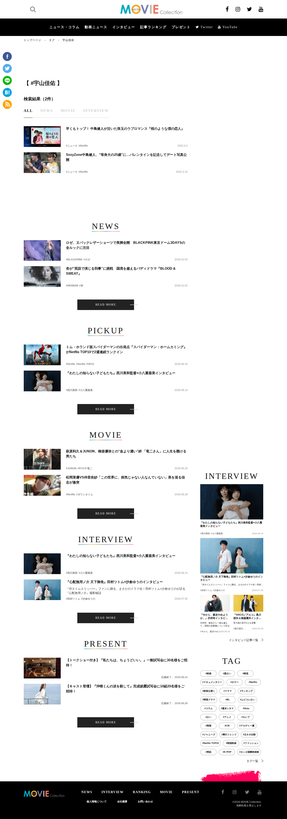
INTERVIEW (112, 792)
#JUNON (71, 468)
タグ (52, 40)
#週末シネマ (227, 708)
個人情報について (97, 801)
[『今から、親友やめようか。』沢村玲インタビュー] (215, 603)
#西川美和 (72, 390)
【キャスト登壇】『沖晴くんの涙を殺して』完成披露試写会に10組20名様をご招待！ (125, 688)
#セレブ (245, 717)
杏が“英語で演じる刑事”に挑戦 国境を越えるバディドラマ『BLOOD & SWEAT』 (121, 271)
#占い (208, 717)
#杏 (81, 285)
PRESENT (190, 792)
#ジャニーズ (208, 734)
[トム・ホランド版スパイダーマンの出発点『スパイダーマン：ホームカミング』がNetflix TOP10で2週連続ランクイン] (42, 355)
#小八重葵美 (86, 390)
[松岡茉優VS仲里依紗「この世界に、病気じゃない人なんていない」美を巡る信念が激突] (42, 485)
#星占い (227, 673)
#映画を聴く (208, 691)
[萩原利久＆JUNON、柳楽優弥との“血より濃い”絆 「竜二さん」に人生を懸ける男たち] (42, 459)
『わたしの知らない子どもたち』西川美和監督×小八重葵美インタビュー (120, 373)
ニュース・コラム (64, 27)
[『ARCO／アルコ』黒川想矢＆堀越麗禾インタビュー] (248, 603)
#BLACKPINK (74, 259)
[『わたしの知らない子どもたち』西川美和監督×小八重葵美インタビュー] (42, 381)
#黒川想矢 (238, 628)
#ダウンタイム (84, 494)
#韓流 (245, 673)
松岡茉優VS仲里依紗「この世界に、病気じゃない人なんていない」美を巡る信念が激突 (125, 480)
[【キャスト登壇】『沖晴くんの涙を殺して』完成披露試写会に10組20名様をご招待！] (42, 694)
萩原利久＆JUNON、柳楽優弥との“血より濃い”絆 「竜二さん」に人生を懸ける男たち (126, 453)
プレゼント (181, 27)
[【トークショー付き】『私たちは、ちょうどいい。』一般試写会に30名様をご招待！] (42, 668)
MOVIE (166, 792)
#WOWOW (72, 285)
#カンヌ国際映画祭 (249, 752)
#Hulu (246, 708)
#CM (227, 725)
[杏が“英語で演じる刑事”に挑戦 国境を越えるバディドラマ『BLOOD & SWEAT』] (42, 276)
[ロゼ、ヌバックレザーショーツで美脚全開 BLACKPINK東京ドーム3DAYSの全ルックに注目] (42, 250)
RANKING (142, 792)
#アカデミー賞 (246, 725)
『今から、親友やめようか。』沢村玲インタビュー (214, 616)
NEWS (86, 792)
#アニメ (227, 717)
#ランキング (246, 691)
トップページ (32, 40)
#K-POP (227, 752)
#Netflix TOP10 (85, 364)
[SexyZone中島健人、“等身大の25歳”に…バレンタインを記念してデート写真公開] (42, 162)
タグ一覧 (252, 761)
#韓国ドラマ (208, 699)
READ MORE (105, 304)
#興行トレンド (229, 734)
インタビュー (123, 27)
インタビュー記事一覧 (243, 640)
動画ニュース (96, 27)
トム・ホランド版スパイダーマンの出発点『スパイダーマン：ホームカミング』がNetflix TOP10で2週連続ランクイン (126, 349)
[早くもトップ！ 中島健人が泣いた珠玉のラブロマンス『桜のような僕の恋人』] (42, 136)
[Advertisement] (105, 60)
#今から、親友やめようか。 (213, 631)
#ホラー (234, 682)
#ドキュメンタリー (212, 682)
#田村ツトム (73, 599)
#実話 (208, 752)
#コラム (208, 708)
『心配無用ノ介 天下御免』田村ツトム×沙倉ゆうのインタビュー (114, 582)
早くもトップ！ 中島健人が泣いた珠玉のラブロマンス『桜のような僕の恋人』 (125, 128)
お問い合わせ (145, 801)
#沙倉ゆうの (88, 599)
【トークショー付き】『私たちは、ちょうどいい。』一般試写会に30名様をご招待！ (126, 662)
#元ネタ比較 (249, 734)
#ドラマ (228, 691)
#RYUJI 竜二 (85, 468)
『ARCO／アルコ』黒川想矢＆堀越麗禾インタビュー (247, 616)
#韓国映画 (231, 743)
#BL (227, 699)
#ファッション (251, 743)
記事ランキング (153, 27)
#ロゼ (87, 259)
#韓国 (208, 725)
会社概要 (122, 801)
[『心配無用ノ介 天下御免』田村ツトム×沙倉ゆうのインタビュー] (42, 589)
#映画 (208, 673)
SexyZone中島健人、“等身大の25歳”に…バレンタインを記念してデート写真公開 (126, 157)
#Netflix (83, 145)
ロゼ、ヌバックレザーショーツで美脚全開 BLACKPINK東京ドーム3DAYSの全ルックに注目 (125, 245)
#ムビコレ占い (247, 699)
